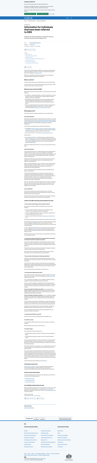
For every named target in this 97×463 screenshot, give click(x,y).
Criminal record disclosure (41, 20)
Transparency (60, 442)
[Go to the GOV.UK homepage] (28, 18)
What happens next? (29, 57)
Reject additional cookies (43, 13)
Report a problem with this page (65, 418)
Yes (37, 418)
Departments (60, 430)
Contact (48, 453)
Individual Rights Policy (30, 380)
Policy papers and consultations (64, 439)
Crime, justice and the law (29, 442)
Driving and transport (28, 446)
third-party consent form (31, 366)
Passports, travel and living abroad (48, 442)
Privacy (28, 453)
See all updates (37, 46)
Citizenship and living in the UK (30, 439)
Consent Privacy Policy (30, 381)
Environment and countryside (47, 435)
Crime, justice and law (31, 20)
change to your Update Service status (42, 107)
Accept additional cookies (30, 13)
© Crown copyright (69, 459)
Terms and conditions (55, 453)
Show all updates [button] (37, 395)
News (59, 433)
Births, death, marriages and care (31, 433)
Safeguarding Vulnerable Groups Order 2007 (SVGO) (41, 121)
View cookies (52, 13)
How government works (62, 444)
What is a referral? (29, 54)
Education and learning (45, 430)
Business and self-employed (30, 435)
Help (25, 453)
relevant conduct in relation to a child (39, 128)
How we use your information (31, 61)
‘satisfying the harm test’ (47, 132)
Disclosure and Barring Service (35, 42)
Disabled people (27, 444)
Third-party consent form (30, 60)
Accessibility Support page (50, 390)
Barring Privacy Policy (29, 378)
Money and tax (44, 439)
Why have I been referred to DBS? (31, 55)
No (43, 418)
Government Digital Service (44, 455)
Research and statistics (62, 437)
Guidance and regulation (63, 435)
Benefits (26, 430)
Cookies (33, 453)
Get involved (60, 446)
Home (25, 20)
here (33, 171)
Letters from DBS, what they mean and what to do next (35, 58)
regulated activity (38, 72)
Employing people (44, 433)
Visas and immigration (45, 444)
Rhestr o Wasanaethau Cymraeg (30, 455)
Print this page (28, 67)
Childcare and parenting (29, 437)
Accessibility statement (40, 453)
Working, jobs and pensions (46, 446)
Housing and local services (46, 437)
